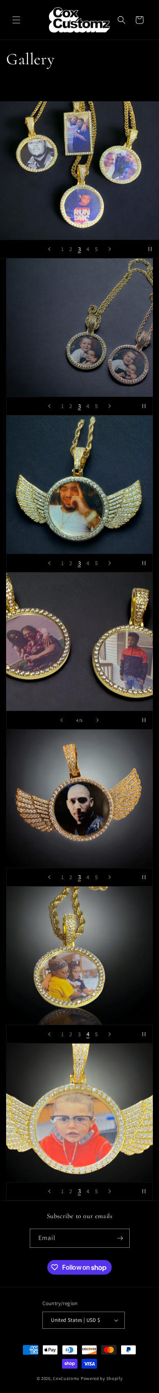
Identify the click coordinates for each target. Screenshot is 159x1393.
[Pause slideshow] (150, 249)
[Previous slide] (49, 249)
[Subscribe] (120, 1238)
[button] (16, 20)
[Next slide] (110, 249)
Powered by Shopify (102, 1378)
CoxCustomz (66, 1378)
